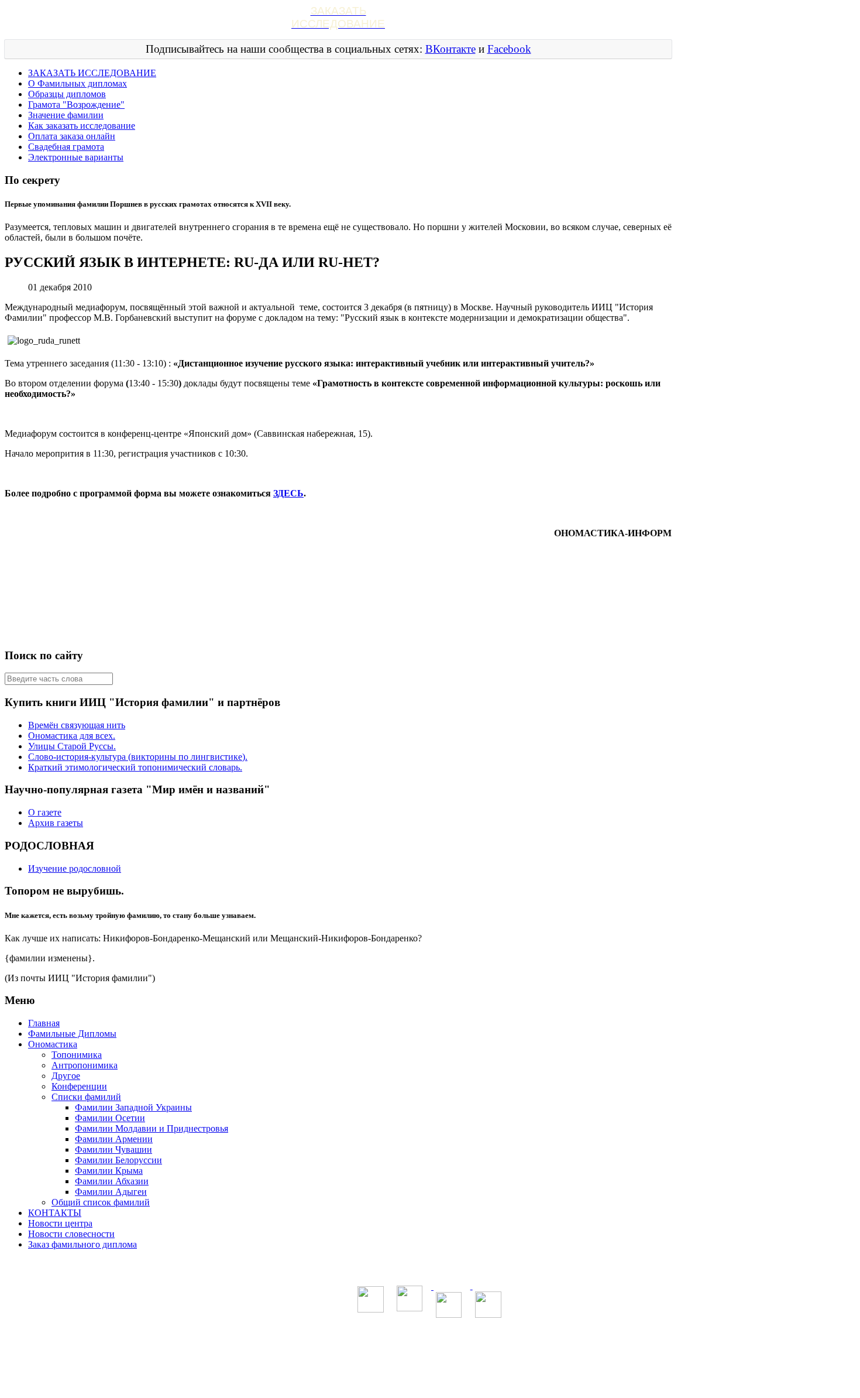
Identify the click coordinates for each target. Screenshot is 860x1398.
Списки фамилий (86, 1097)
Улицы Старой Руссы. (72, 746)
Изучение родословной (74, 868)
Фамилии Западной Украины (133, 1107)
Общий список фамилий (100, 1202)
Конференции (79, 1086)
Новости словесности (71, 1234)
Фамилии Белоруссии (118, 1160)
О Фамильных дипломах (77, 83)
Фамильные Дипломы (72, 1034)
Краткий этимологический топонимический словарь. (135, 767)
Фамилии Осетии (110, 1118)
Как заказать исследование (81, 126)
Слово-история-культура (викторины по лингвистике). (137, 757)
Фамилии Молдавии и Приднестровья (151, 1128)
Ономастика (52, 1044)
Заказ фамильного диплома (82, 1244)
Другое (65, 1076)
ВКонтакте (450, 49)
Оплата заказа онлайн (71, 136)
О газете (44, 812)
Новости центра (60, 1223)
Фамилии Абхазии (112, 1181)
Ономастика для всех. (71, 736)
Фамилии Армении (114, 1139)
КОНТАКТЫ (54, 1213)
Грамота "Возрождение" (76, 104)
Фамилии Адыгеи (111, 1192)
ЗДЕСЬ (288, 493)
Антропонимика (84, 1065)
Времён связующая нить (76, 725)
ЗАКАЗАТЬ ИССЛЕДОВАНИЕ (92, 73)
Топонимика (76, 1055)
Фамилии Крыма (109, 1171)
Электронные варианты (75, 157)
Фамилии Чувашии (113, 1149)
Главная (44, 1023)
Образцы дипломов (67, 94)
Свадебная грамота (66, 147)
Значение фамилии (66, 115)
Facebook (509, 49)
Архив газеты (55, 823)
